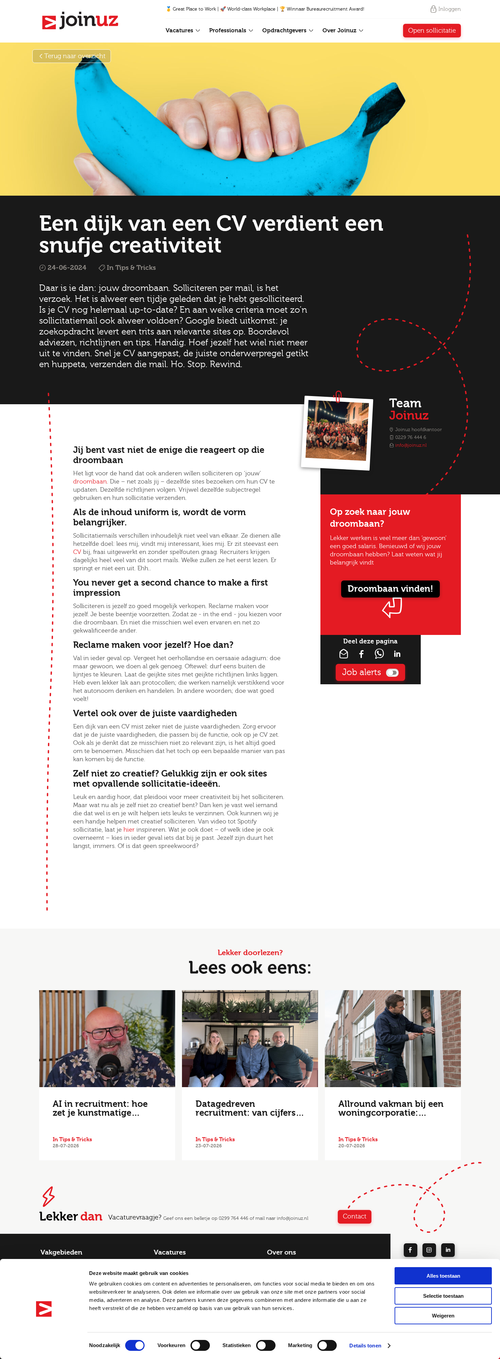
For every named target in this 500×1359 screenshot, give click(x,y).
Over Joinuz (340, 30)
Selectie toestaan (443, 1296)
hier (129, 829)
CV (77, 552)
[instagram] (429, 1250)
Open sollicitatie (432, 30)
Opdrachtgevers (285, 30)
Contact (354, 1216)
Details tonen (365, 1345)
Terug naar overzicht (74, 56)
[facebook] (410, 1250)
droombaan (90, 481)
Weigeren (443, 1316)
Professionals (228, 30)
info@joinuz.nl (411, 445)
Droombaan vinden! (390, 589)
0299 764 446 (233, 1218)
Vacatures (180, 30)
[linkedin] (448, 1250)
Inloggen (449, 9)
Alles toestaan (443, 1276)
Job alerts (361, 672)
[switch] (200, 1345)
